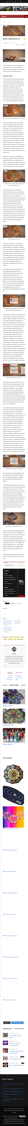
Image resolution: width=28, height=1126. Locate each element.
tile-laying (10, 639)
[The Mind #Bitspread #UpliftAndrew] (13, 795)
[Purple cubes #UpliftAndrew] (13, 945)
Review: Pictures (20, 1091)
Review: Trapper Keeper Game (17, 1065)
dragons (22, 637)
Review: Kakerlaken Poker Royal (9, 677)
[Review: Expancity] (14, 735)
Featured (18, 44)
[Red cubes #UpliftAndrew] (13, 924)
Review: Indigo (17, 620)
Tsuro (15, 243)
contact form (22, 1123)
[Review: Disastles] (14, 696)
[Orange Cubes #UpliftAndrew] (13, 966)
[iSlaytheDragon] (14, 8)
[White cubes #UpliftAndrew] (13, 859)
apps (15, 637)
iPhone (5, 639)
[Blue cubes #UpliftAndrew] (13, 1009)
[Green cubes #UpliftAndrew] (13, 988)
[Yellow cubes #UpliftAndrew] (13, 902)
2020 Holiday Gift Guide (8, 1084)
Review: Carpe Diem (8, 725)
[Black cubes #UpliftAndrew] (13, 881)
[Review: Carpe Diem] (14, 716)
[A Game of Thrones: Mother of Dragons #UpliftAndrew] (13, 774)
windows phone (20, 639)
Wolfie (5, 43)
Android (10, 637)
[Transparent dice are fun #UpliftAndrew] (13, 817)
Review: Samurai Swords (15, 1059)
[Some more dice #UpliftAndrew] (13, 838)
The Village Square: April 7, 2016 (19, 677)
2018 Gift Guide (19, 1088)
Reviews (23, 44)
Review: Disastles (7, 706)
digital (18, 637)
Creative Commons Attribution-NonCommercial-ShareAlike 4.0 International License (14, 1119)
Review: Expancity (7, 744)
